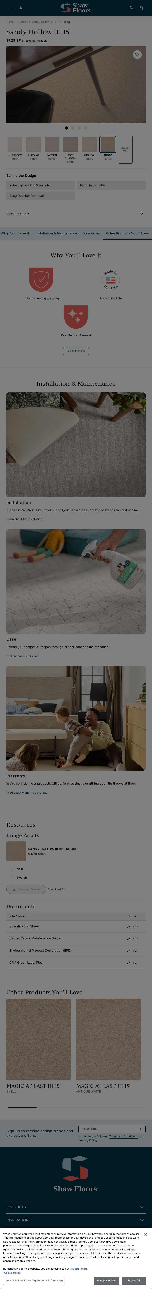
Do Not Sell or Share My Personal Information (34, 1280)
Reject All (134, 1280)
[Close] (145, 1234)
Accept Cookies (106, 1280)
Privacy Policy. (79, 1268)
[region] (76, 1258)
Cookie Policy (12, 1272)
